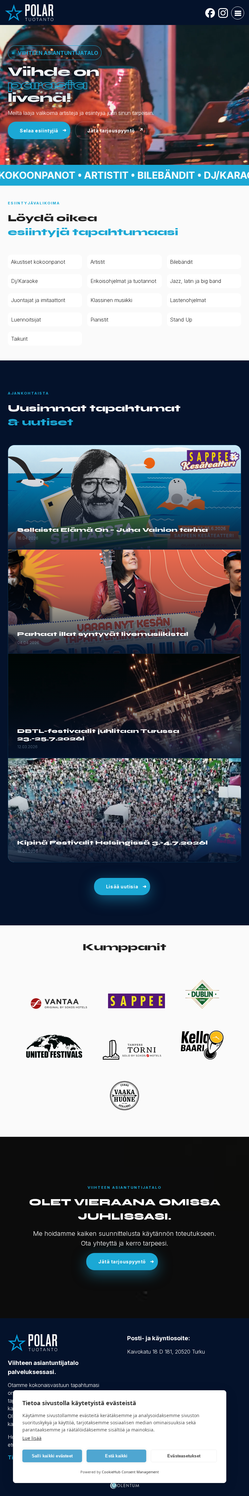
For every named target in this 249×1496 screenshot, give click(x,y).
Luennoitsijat (26, 319)
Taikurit (19, 338)
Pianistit (99, 319)
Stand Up (181, 319)
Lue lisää (32, 1438)
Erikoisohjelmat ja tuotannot (123, 281)
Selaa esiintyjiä (39, 130)
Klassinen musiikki (111, 300)
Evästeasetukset (183, 1455)
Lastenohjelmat (188, 300)
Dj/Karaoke (24, 281)
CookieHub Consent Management (130, 1471)
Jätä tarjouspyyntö (111, 130)
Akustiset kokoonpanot (38, 262)
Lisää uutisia (122, 886)
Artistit (97, 262)
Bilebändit (181, 262)
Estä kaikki (116, 1455)
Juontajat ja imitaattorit (38, 300)
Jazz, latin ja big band (195, 281)
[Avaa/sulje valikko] (237, 12)
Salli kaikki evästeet (52, 1455)
